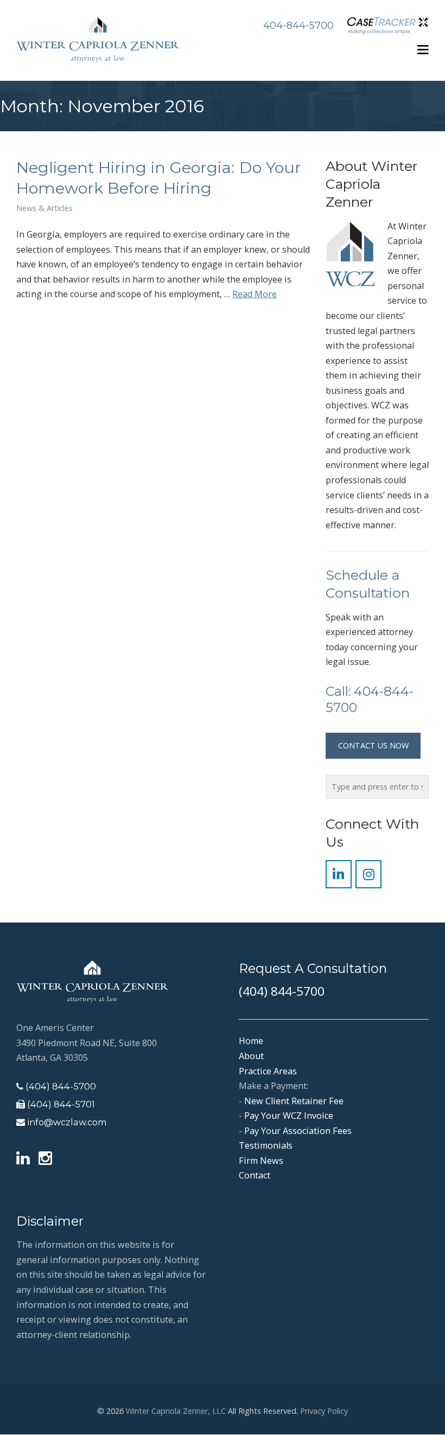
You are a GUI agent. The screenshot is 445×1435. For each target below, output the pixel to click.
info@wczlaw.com (67, 1122)
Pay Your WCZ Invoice (288, 1116)
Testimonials (266, 1145)
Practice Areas (268, 1071)
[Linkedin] (23, 1159)
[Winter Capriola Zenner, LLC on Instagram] (368, 874)
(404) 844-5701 (61, 1104)
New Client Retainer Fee (294, 1101)
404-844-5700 (298, 25)
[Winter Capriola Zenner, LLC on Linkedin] (339, 874)
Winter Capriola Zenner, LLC (176, 1411)
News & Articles (44, 208)
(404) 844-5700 (61, 1086)
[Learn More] (385, 26)
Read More (254, 294)
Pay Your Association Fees (298, 1131)
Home (251, 1041)
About (251, 1056)
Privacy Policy (324, 1411)
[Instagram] (45, 1159)
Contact (254, 1175)
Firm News (261, 1161)
